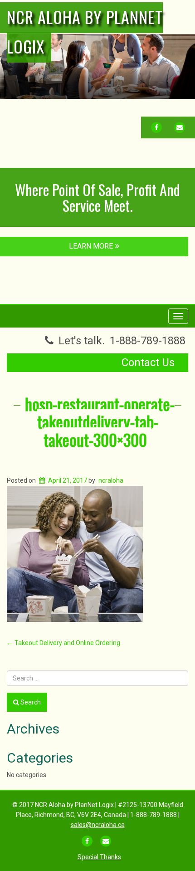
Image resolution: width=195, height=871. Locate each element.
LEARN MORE (91, 246)
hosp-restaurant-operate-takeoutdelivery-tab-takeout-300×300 (100, 421)
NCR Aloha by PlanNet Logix (85, 31)
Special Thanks (99, 857)
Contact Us (148, 362)
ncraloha (110, 480)
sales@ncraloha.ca (98, 824)
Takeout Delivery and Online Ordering (63, 642)
